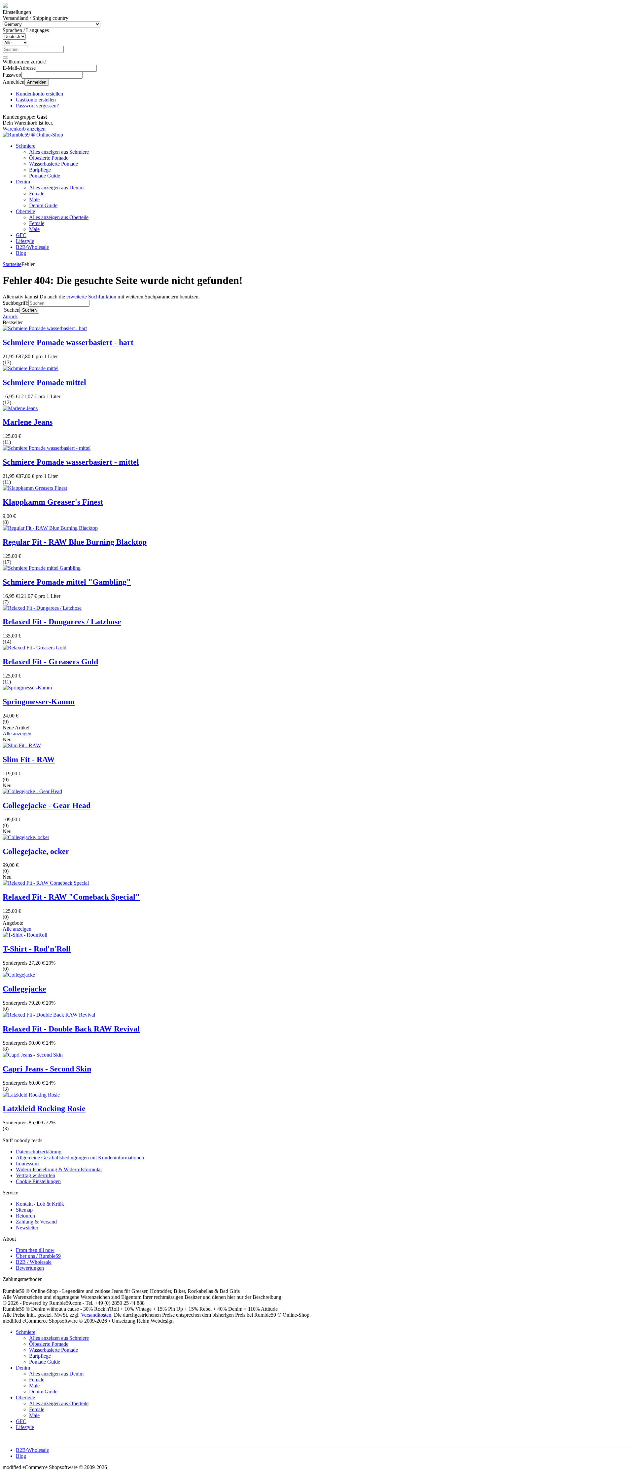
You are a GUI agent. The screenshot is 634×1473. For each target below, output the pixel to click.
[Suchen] (5, 57)
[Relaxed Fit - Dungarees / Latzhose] (42, 608)
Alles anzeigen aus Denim (56, 187)
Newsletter (27, 1227)
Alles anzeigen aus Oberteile (58, 217)
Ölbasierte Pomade (48, 158)
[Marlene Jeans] (20, 408)
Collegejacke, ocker (36, 851)
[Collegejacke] (19, 975)
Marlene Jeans (28, 422)
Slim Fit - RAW (29, 759)
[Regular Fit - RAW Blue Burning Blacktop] (50, 528)
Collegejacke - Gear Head (46, 805)
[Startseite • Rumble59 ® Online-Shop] (33, 134)
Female (36, 193)
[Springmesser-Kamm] (27, 687)
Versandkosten (96, 1315)
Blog (21, 253)
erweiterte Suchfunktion (91, 296)
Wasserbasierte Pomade (53, 164)
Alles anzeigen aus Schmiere (59, 152)
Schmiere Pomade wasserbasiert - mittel (71, 462)
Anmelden (36, 82)
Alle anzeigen (17, 733)
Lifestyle (25, 241)
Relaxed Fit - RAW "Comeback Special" (71, 897)
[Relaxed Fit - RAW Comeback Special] (46, 883)
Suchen (29, 310)
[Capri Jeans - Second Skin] (33, 1055)
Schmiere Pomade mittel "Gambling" (67, 582)
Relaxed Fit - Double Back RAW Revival (71, 1029)
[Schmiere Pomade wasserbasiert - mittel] (46, 448)
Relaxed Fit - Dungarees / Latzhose (62, 621)
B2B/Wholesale (32, 247)
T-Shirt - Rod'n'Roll (37, 949)
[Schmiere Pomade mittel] (30, 368)
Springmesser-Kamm (39, 701)
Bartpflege (40, 170)
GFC (21, 235)
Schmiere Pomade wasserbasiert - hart (68, 342)
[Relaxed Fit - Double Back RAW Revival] (49, 1015)
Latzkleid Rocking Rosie (44, 1108)
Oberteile (25, 211)
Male (34, 199)
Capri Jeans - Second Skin (47, 1069)
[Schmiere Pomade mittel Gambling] (42, 568)
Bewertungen (30, 1268)
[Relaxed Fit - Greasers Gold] (34, 647)
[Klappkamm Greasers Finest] (35, 488)
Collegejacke (24, 989)
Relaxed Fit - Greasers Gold (50, 661)
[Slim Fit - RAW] (22, 745)
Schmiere (25, 146)
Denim (23, 181)
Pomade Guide (44, 175)
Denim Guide (43, 205)
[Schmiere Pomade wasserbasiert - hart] (45, 328)
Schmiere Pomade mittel (44, 382)
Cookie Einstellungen (38, 1181)
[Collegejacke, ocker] (26, 837)
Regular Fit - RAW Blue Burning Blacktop (75, 542)
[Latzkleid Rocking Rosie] (31, 1095)
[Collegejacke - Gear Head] (32, 791)
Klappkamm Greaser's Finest (53, 502)
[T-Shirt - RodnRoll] (25, 935)
